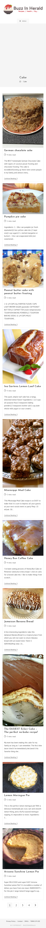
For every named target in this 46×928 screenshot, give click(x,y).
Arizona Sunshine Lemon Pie (21, 872)
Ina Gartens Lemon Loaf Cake (22, 386)
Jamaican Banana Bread (19, 621)
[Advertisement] (23, 51)
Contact (20, 921)
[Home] (20, 82)
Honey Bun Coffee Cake (18, 558)
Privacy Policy (10, 921)
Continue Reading (11, 179)
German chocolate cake (18, 150)
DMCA (26, 921)
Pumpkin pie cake (15, 217)
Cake (25, 82)
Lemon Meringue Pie (17, 795)
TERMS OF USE (35, 921)
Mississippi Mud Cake (17, 490)
